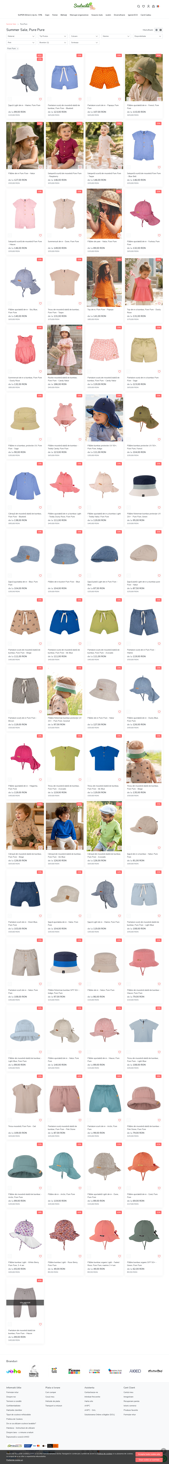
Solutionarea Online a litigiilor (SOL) (99, 1414)
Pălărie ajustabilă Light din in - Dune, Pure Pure (103, 1196)
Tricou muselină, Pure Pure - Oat (22, 1126)
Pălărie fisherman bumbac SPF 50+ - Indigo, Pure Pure (64, 991)
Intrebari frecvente (92, 1396)
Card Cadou (146, 15)
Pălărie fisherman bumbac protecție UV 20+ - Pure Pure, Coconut (65, 719)
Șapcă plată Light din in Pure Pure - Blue (102, 583)
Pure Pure (11, 48)
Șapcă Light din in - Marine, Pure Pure (24, 105)
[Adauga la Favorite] (40, 99)
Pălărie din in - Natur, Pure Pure (100, 990)
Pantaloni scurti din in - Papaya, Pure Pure (103, 107)
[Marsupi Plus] (155, 1375)
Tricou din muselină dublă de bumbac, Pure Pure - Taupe (63, 311)
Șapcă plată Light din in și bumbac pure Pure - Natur (143, 583)
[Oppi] (34, 1375)
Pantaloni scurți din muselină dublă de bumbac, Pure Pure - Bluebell (64, 107)
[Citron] (13, 1375)
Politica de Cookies (14, 1419)
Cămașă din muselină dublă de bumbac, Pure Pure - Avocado (104, 855)
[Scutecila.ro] (84, 6)
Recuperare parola (131, 1401)
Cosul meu (49, 1396)
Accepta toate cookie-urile (149, 1454)
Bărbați (64, 15)
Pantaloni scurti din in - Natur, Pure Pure (23, 991)
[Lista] (156, 30)
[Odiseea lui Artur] (74, 1375)
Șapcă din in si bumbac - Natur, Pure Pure (142, 855)
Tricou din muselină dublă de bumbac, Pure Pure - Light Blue (142, 1060)
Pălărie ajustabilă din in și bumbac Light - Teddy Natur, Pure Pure (104, 515)
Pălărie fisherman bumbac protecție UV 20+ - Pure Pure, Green (144, 515)
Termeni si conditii (13, 1401)
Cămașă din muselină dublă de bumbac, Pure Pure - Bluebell (25, 515)
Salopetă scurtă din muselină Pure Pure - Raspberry (65, 175)
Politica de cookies (104, 1453)
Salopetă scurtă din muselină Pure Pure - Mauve (25, 243)
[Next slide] (159, 1371)
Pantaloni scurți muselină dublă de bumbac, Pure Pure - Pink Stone (62, 1128)
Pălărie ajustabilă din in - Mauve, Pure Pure (103, 1060)
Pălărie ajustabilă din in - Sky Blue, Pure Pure (23, 311)
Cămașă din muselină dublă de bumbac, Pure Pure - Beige (25, 855)
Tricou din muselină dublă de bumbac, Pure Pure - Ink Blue (103, 787)
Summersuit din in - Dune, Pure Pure (63, 241)
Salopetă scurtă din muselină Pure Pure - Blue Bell (144, 175)
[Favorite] (143, 6)
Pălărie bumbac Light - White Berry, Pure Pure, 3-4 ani (23, 1264)
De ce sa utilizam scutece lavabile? (21, 1423)
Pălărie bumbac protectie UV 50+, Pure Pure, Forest (141, 447)
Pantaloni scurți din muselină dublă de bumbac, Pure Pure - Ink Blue (64, 651)
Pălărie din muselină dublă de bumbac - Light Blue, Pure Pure (25, 1060)
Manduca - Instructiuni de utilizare (20, 1428)
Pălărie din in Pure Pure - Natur (21, 173)
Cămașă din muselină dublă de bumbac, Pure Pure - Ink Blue (64, 855)
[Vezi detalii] (9, 99)
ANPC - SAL (90, 1410)
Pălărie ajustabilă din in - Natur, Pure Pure (63, 1060)
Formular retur (12, 1392)
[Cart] (153, 6)
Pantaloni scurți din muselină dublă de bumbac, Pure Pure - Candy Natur (103, 379)
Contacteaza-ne (91, 1392)
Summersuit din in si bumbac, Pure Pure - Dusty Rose (25, 379)
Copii (47, 15)
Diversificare (119, 15)
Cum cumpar (50, 1392)
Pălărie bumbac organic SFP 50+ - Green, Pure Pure (142, 1264)
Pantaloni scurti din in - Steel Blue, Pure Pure (23, 923)
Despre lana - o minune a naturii (19, 1432)
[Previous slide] (10, 1371)
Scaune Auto (97, 15)
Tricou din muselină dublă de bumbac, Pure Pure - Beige (142, 787)
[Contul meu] (148, 6)
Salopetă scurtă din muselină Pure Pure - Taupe (104, 175)
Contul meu (128, 1392)
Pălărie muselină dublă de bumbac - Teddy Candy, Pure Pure (63, 447)
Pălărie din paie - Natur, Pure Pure (102, 241)
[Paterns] (54, 1375)
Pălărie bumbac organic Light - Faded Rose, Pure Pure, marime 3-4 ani (103, 1264)
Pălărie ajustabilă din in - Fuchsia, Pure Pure (143, 243)
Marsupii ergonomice (79, 15)
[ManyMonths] (115, 1375)
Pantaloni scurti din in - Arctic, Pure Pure (102, 1128)
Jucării (108, 15)
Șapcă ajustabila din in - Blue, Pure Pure (23, 583)
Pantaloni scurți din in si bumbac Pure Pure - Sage (143, 379)
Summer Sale (11, 24)
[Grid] (161, 30)
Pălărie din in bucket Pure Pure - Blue (64, 581)
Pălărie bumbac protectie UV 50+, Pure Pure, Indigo (102, 447)
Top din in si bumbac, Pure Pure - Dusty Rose (144, 311)
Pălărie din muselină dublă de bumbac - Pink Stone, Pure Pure (143, 1128)
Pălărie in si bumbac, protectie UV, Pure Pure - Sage (25, 447)
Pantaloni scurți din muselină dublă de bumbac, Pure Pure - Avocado (103, 651)
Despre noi (11, 1396)
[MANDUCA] (135, 1375)
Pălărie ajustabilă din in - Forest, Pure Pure (143, 107)
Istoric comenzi (130, 1405)
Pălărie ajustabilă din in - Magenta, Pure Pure (23, 787)
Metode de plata (52, 1401)
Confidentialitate (13, 1405)
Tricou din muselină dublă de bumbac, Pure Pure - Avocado (63, 787)
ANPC (87, 1405)
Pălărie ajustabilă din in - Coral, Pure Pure (142, 1196)
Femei (55, 15)
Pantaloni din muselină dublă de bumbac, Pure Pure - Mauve (21, 1332)
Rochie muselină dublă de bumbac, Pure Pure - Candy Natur (62, 379)
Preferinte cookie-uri (14, 1460)
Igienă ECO (133, 15)
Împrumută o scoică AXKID (17, 1437)
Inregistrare (128, 1396)
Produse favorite (131, 1410)
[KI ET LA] (94, 1375)
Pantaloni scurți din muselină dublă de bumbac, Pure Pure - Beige (24, 651)
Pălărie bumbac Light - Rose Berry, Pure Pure (63, 1264)
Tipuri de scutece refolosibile (18, 1414)
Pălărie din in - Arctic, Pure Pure (61, 1194)
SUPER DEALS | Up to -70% (30, 15)
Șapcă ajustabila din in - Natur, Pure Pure (63, 923)
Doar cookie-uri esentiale (149, 1460)
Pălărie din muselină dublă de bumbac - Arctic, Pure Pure (25, 1196)
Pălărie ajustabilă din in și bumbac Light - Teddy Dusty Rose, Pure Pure (64, 515)
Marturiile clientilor (14, 1410)
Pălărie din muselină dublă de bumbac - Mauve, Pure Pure (143, 991)
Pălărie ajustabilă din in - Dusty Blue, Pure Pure (142, 719)
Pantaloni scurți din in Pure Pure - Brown (22, 719)
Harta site (88, 1401)
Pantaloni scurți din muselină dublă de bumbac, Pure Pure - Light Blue (143, 923)
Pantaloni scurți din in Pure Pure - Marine (141, 651)
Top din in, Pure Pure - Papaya (100, 309)
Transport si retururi (53, 1405)
